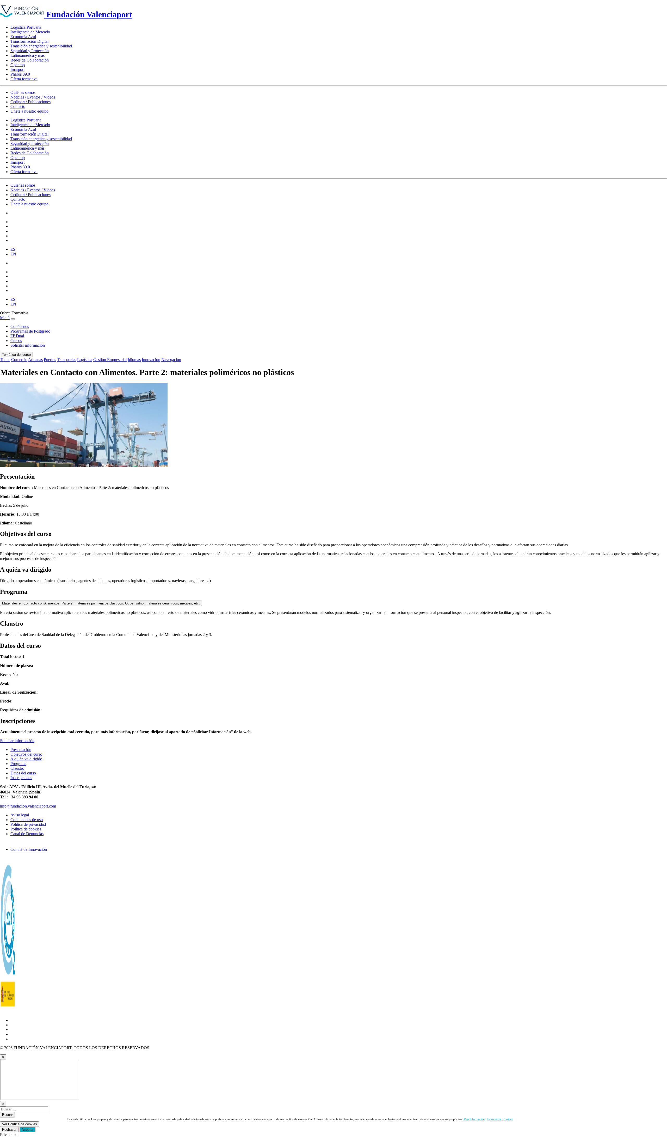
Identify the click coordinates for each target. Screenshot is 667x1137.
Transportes (66, 359)
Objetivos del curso (26, 754)
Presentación (20, 749)
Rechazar (9, 1130)
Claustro (17, 768)
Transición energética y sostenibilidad (41, 46)
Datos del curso (23, 773)
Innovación (151, 359)
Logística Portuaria (25, 27)
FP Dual (17, 336)
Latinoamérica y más (27, 55)
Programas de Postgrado (30, 331)
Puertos (50, 359)
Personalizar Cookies (500, 1119)
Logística (84, 359)
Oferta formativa (24, 79)
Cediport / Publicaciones (30, 102)
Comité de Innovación (28, 849)
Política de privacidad (28, 824)
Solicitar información (27, 345)
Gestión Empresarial (110, 359)
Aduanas (35, 359)
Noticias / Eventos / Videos (32, 97)
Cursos (16, 340)
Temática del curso (16, 355)
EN (13, 254)
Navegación (171, 359)
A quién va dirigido (26, 759)
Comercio (19, 359)
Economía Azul (23, 36)
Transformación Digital (29, 41)
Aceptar (27, 1130)
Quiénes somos (22, 92)
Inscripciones (21, 777)
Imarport (17, 69)
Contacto (17, 106)
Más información (474, 1119)
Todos (5, 359)
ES (12, 249)
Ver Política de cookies (19, 1124)
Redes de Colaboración (29, 60)
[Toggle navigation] (13, 319)
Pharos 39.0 (20, 74)
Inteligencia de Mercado (30, 32)
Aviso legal (19, 815)
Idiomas (134, 359)
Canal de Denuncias (27, 834)
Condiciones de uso (26, 819)
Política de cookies (25, 829)
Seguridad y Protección (29, 50)
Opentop (17, 65)
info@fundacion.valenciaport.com (28, 806)
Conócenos (19, 326)
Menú (5, 317)
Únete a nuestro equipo (29, 111)
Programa (18, 763)
